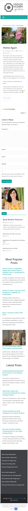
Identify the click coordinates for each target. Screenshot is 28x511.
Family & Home (7, 53)
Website (4, 164)
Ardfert (18, 78)
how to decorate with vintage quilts (11, 478)
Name (4, 149)
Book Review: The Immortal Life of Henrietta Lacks (14, 241)
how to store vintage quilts (8, 463)
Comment (5, 129)
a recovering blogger (9, 109)
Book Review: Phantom (13, 219)
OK (16, 508)
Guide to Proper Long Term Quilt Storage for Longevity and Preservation (13, 292)
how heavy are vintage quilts (9, 460)
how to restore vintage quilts (9, 481)
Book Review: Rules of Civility (10, 248)
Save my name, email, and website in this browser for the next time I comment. (13, 175)
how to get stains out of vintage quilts (11, 475)
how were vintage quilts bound (9, 467)
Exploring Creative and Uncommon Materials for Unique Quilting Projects (13, 393)
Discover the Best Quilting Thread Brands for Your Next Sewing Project (12, 431)
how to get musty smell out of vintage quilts (13, 485)
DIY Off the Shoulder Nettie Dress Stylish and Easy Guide (12, 347)
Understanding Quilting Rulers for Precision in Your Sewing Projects (12, 373)
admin (5, 51)
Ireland (23, 113)
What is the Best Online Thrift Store (12, 314)
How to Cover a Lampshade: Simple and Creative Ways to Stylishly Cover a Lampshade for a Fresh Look (13, 271)
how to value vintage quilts (8, 472)
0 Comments (20, 51)
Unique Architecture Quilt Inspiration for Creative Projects (13, 412)
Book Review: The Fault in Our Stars (12, 234)
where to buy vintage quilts (9, 454)
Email (4, 157)
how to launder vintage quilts (9, 457)
